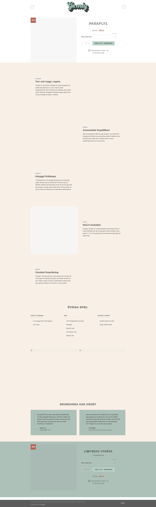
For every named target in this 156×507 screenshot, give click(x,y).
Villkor (55, 501)
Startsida (34, 501)
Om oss (50, 501)
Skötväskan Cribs (64, 501)
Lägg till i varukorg (104, 43)
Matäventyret (81, 501)
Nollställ (114, 33)
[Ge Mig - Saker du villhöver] (78, 7)
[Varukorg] (123, 6)
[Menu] (32, 6)
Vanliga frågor (42, 501)
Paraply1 (73, 501)
